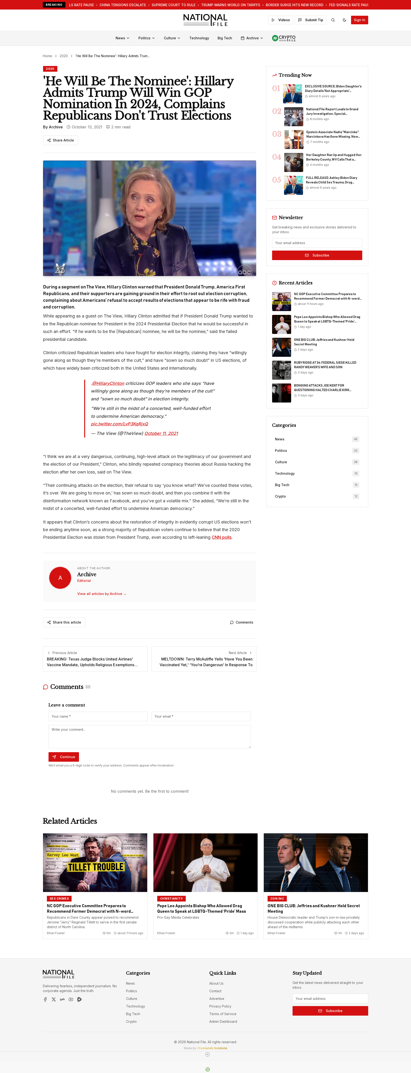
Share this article (67, 622)
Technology (199, 38)
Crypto (131, 1021)
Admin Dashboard (223, 1021)
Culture (170, 38)
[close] (207, 1054)
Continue (67, 757)
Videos (284, 20)
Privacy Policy (220, 1006)
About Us (216, 983)
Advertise (216, 999)
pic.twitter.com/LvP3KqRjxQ (119, 423)
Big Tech (225, 38)
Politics (144, 38)
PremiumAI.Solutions (212, 1048)
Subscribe (321, 255)
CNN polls (222, 537)
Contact (215, 991)
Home (47, 56)
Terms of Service (222, 1014)
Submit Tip (314, 20)
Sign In (359, 20)
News (120, 38)
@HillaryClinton (108, 383)
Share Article (63, 140)
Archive (252, 38)
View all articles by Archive (102, 594)
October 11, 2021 (161, 433)
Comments (244, 622)
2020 (64, 56)
